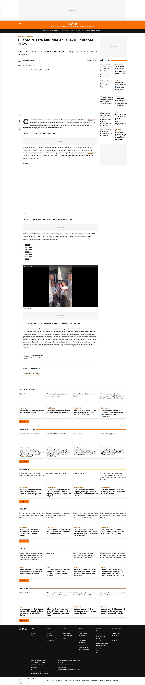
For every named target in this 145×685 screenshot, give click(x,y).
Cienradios (85, 680)
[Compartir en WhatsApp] (19, 125)
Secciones (100, 31)
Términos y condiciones (38, 660)
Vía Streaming (116, 633)
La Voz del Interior (105, 680)
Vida (97, 652)
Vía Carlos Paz (51, 631)
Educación (27, 373)
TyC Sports (94, 680)
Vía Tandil (50, 635)
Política (98, 638)
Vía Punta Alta (51, 640)
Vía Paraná (82, 645)
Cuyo (84, 31)
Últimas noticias (100, 636)
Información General (102, 643)
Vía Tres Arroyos (52, 638)
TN (53, 680)
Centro (65, 31)
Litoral (78, 31)
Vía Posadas (83, 631)
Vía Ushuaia (99, 631)
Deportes (98, 648)
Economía (22, 37)
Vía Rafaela (82, 642)
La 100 (72, 680)
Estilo (97, 650)
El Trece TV (59, 680)
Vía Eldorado (83, 633)
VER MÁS (23, 421)
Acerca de (34, 667)
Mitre (66, 680)
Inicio (43, 31)
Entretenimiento (101, 645)
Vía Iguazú (82, 635)
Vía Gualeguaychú (84, 649)
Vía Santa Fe (83, 640)
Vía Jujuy (66, 631)
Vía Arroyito (50, 633)
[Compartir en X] (19, 129)
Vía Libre (114, 638)
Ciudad (78, 680)
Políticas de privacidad (38, 662)
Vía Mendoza (66, 641)
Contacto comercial (37, 665)
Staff (32, 669)
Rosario (57, 31)
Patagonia (91, 31)
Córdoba (49, 31)
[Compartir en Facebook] (19, 120)
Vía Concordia (83, 647)
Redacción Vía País (28, 61)
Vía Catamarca (67, 635)
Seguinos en (90, 60)
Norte (71, 31)
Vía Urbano (115, 631)
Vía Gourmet (115, 635)
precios (30, 37)
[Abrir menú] (34, 23)
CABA (32, 635)
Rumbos (114, 640)
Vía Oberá (82, 638)
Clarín (48, 680)
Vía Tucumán (66, 633)
